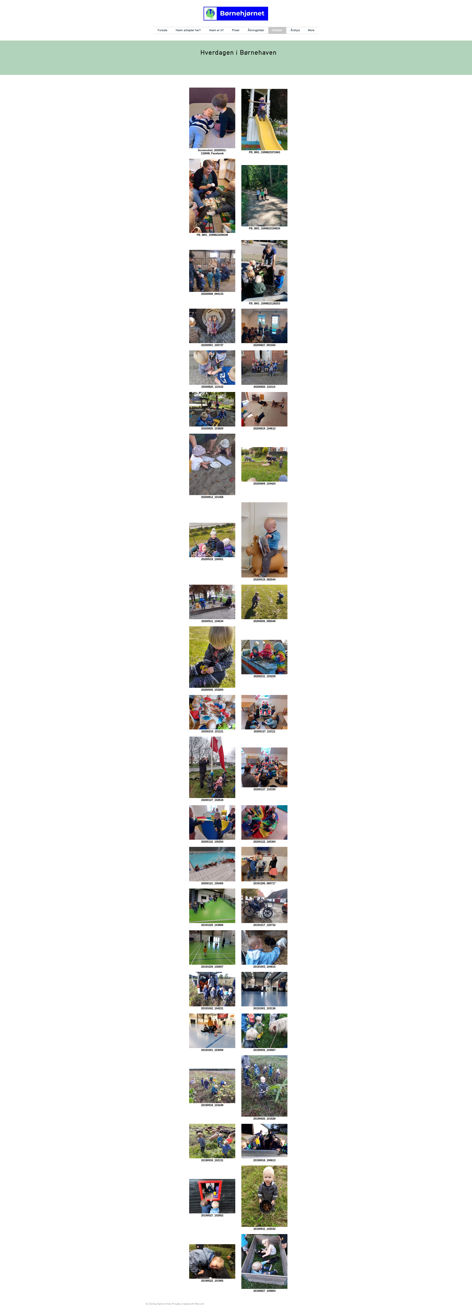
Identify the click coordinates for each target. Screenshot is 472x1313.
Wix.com (199, 1304)
